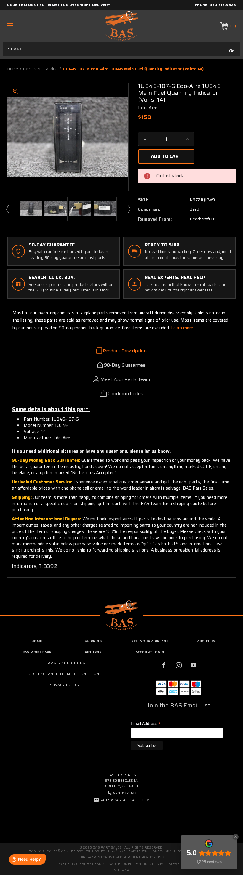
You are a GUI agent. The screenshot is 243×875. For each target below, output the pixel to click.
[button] (121, 818)
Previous (7, 208)
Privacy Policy (64, 685)
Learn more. (182, 327)
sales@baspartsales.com (124, 800)
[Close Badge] (236, 837)
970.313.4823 (223, 4)
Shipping (93, 641)
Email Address (146, 724)
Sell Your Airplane (149, 641)
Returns (93, 652)
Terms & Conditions (64, 663)
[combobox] (121, 49)
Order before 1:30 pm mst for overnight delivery (58, 4)
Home (36, 641)
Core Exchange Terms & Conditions (64, 674)
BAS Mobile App (37, 652)
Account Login (149, 652)
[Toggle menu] (30, 25)
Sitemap (121, 870)
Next (128, 208)
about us (206, 641)
